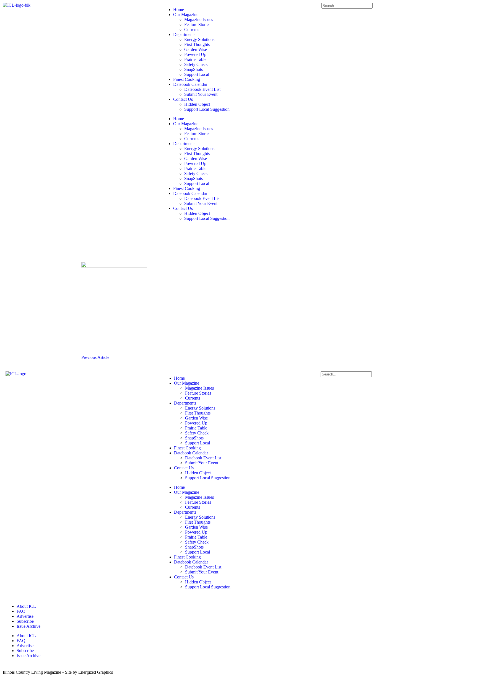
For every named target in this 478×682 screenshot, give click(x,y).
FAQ (21, 611)
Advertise (25, 616)
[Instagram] (199, 232)
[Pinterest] (214, 232)
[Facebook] (169, 232)
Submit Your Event (200, 94)
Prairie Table (195, 59)
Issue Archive (28, 626)
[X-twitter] (184, 232)
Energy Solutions (199, 39)
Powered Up (195, 54)
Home (178, 9)
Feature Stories (197, 24)
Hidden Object (197, 104)
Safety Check (196, 64)
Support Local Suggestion (207, 109)
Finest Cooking (186, 79)
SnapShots (193, 69)
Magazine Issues (198, 19)
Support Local (196, 74)
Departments (184, 34)
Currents (191, 29)
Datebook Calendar (190, 84)
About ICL (26, 606)
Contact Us (183, 99)
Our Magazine (185, 14)
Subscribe (25, 621)
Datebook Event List (202, 89)
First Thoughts (197, 44)
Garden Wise (195, 49)
